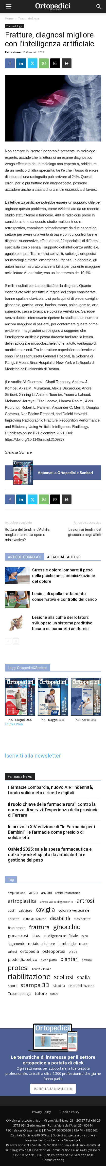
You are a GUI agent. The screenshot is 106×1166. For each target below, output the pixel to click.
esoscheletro (82, 919)
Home (9, 18)
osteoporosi (53, 951)
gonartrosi (18, 935)
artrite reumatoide (67, 893)
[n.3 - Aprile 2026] (86, 698)
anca (33, 892)
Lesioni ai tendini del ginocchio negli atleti (84, 532)
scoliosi (63, 976)
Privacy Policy (41, 1112)
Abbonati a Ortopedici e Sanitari (65, 473)
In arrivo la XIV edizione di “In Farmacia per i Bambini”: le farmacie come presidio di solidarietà (51, 832)
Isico (84, 936)
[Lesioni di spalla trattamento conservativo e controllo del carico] (17, 599)
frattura (39, 927)
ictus (36, 935)
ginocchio (67, 926)
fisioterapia (16, 927)
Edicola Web (14, 724)
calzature (25, 910)
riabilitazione (29, 976)
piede (73, 951)
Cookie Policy (69, 1112)
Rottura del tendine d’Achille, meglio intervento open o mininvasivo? (27, 534)
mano (83, 943)
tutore (41, 993)
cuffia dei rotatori (35, 919)
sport (12, 985)
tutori (54, 994)
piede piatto (49, 960)
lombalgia (67, 943)
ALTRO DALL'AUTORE (64, 557)
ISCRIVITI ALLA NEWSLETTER (53, 1089)
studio (59, 985)
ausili (11, 910)
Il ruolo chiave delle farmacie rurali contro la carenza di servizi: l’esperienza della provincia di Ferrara (53, 810)
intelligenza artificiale (61, 935)
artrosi (85, 900)
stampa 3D (34, 985)
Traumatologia (28, 18)
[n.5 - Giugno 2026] (23, 472)
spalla (83, 977)
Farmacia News (20, 776)
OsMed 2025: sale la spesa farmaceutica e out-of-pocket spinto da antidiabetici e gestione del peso (50, 855)
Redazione (13, 52)
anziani (46, 893)
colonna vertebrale (73, 910)
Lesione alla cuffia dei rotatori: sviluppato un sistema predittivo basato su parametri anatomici (62, 623)
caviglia (45, 909)
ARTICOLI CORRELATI (24, 557)
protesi (18, 967)
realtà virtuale (41, 969)
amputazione (16, 893)
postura (87, 960)
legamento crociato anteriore (31, 943)
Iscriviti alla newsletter (33, 756)
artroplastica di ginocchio (56, 901)
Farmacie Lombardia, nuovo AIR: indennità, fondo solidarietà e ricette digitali (50, 790)
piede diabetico (22, 959)
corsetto (13, 919)
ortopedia (29, 951)
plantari (69, 959)
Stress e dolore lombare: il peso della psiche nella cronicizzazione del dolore (63, 575)
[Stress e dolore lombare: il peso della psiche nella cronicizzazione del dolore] (17, 575)
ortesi (12, 951)
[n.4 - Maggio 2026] (53, 698)
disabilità (60, 918)
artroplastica (22, 900)
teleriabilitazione (81, 985)
